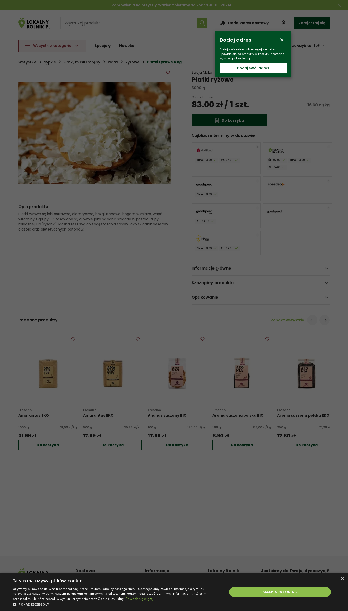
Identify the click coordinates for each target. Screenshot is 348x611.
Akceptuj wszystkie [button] (280, 592)
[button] (117, 604)
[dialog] (174, 592)
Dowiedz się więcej (139, 598)
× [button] (342, 578)
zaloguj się (259, 49)
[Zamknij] (282, 40)
